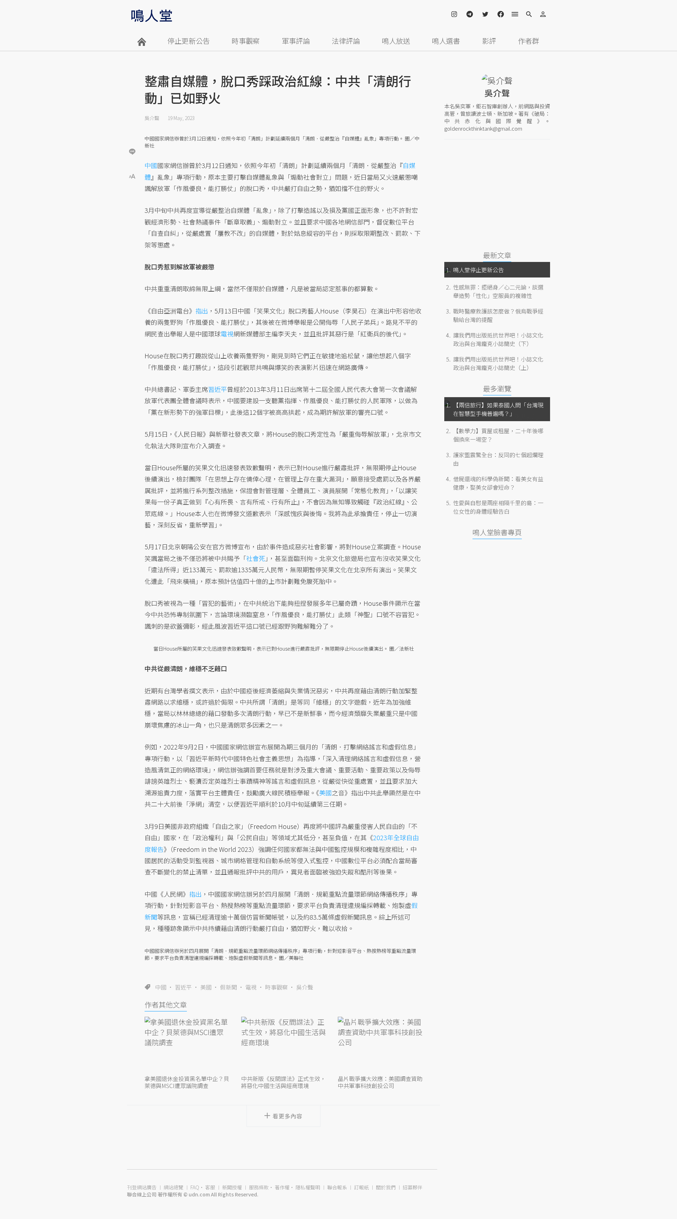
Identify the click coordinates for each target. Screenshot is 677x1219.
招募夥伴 (412, 1187)
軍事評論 (296, 41)
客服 (210, 1187)
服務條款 (259, 1187)
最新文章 (497, 255)
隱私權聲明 (307, 1187)
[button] (132, 176)
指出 (201, 310)
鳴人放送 (396, 41)
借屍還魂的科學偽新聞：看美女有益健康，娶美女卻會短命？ (498, 482)
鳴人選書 (446, 41)
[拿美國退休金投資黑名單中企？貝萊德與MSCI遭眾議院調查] (187, 1045)
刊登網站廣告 (142, 1187)
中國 (160, 987)
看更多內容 (288, 1116)
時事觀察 (246, 41)
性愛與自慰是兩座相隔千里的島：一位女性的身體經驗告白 (498, 506)
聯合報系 (337, 1187)
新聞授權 (232, 1187)
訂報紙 (361, 1187)
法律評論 (346, 41)
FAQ (194, 1187)
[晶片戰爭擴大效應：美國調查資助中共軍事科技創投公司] (380, 1045)
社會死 (255, 558)
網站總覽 (173, 1187)
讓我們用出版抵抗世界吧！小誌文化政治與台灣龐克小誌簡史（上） (498, 363)
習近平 (183, 987)
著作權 (282, 1187)
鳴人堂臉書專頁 (497, 532)
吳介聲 (152, 117)
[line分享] (132, 151)
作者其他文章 (166, 1004)
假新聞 (228, 987)
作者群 (528, 41)
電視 (251, 987)
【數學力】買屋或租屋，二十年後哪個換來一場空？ (498, 434)
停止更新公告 (188, 41)
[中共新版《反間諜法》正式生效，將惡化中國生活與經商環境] (283, 1045)
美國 (206, 987)
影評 (489, 41)
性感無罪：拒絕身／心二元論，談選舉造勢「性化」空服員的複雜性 (498, 291)
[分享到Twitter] (132, 128)
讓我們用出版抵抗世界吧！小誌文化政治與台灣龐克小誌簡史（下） (498, 339)
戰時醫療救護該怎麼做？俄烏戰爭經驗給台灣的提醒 (498, 315)
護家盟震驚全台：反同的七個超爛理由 (498, 458)
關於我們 (386, 1187)
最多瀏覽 (497, 388)
